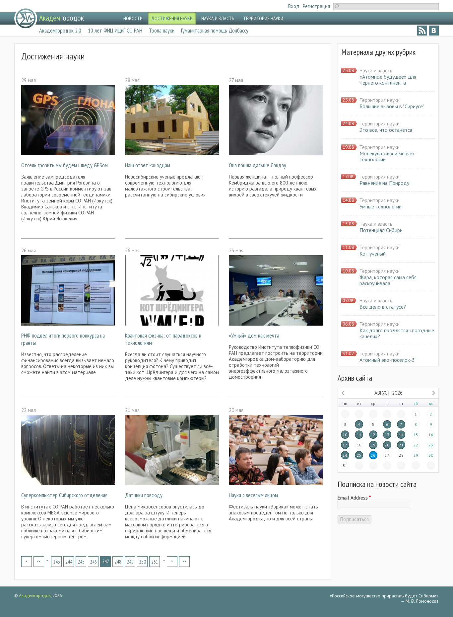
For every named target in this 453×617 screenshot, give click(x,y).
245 (81, 562)
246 (93, 562)
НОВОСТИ (133, 18)
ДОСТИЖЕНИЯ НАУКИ (172, 18)
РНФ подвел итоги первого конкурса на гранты (63, 339)
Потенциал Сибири (381, 230)
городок (61, 18)
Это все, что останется (385, 129)
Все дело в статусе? (382, 306)
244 (68, 562)
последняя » (184, 561)
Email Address (354, 498)
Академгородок (35, 595)
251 (154, 562)
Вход (293, 6)
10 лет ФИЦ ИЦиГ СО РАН (115, 30)
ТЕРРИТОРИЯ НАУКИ (263, 18)
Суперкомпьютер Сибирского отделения (64, 495)
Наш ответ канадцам (147, 165)
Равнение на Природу (384, 183)
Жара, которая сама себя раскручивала (388, 280)
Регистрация (316, 6)
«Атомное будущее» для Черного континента (387, 79)
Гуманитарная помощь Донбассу (214, 30)
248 (117, 562)
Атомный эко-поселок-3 (387, 359)
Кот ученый (372, 253)
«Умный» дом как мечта (254, 335)
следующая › (172, 561)
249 (130, 562)
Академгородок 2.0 (60, 30)
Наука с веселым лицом (253, 495)
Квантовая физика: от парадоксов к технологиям (163, 339)
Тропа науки (161, 30)
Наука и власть (375, 70)
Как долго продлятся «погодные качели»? (396, 333)
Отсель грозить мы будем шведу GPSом (64, 165)
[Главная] (25, 18)
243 (56, 562)
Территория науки (379, 100)
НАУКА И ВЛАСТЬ (217, 18)
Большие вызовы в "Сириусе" (391, 106)
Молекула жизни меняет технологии (387, 156)
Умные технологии (380, 206)
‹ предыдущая (38, 561)
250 (142, 562)
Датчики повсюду (143, 495)
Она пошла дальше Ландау (257, 165)
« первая (26, 561)
